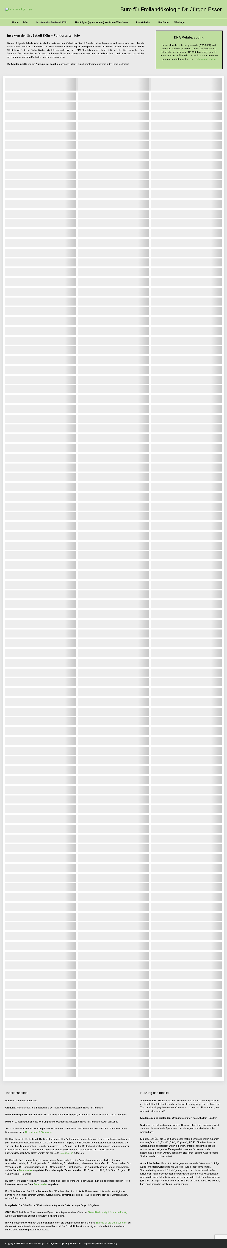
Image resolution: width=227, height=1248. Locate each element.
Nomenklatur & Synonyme (38, 1132)
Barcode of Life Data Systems (111, 1222)
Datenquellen (66, 1153)
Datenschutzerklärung (106, 1243)
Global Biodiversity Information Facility (108, 1212)
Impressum (89, 1243)
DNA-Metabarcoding (205, 59)
